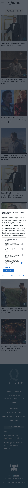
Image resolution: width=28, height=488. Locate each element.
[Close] (24, 212)
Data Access (14, 275)
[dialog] (14, 244)
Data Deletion (5, 275)
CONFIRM (8, 270)
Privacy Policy (22, 275)
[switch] (22, 244)
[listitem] (14, 240)
